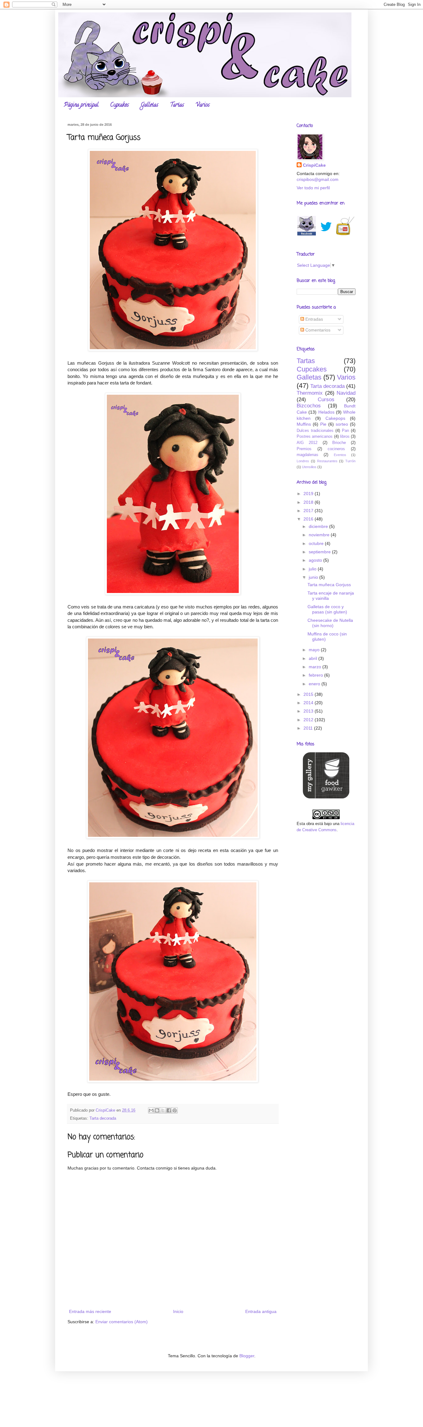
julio (313, 568)
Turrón (350, 461)
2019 (309, 493)
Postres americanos (315, 436)
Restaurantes (327, 461)
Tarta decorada (102, 1118)
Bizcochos (309, 406)
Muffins (304, 424)
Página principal (81, 105)
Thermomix (310, 393)
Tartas (177, 105)
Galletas (149, 105)
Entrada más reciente (90, 1311)
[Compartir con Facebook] (169, 1110)
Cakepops (335, 418)
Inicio (178, 1311)
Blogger (246, 1355)
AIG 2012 (307, 443)
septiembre (320, 551)
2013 (309, 711)
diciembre (319, 526)
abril (313, 658)
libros (345, 436)
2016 (309, 518)
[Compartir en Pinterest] (175, 1110)
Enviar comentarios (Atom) (121, 1321)
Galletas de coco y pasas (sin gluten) (327, 609)
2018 (309, 502)
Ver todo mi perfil (313, 187)
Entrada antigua (261, 1311)
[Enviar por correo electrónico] (151, 1110)
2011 (308, 728)
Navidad (346, 393)
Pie (323, 424)
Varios (203, 105)
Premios (304, 449)
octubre (317, 543)
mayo (315, 649)
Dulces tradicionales (315, 430)
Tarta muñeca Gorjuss (329, 584)
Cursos (326, 399)
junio (314, 577)
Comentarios (317, 329)
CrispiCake (314, 165)
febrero (316, 675)
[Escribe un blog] (157, 1110)
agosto (316, 560)
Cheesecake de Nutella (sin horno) (330, 623)
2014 (309, 702)
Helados (326, 412)
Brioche (339, 443)
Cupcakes (119, 105)
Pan (345, 430)
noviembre (320, 534)
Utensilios (309, 467)
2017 (309, 510)
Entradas (313, 319)
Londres (303, 461)
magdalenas (307, 455)
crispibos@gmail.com (317, 179)
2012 (309, 719)
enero (315, 683)
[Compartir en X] (163, 1110)
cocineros (336, 449)
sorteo (342, 424)
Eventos (340, 455)
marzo (315, 666)
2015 (309, 694)
